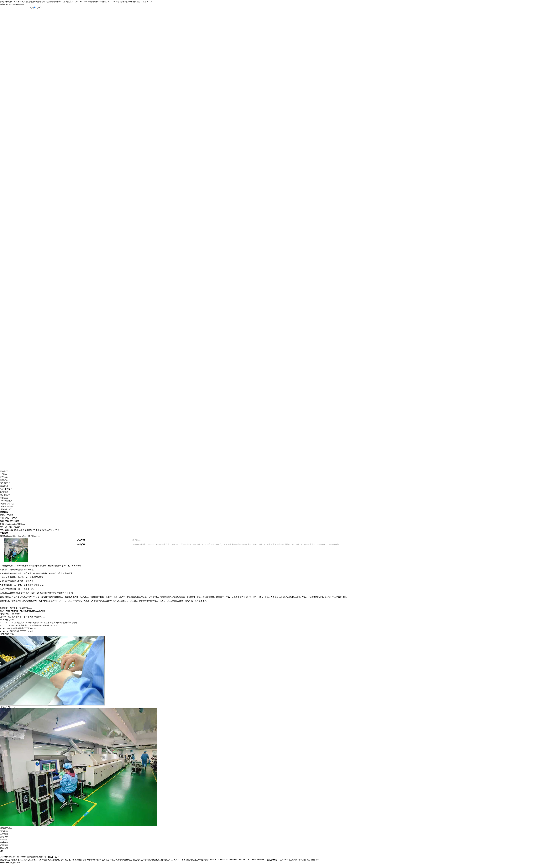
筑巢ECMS (15, 862)
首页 (14, 535)
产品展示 (4, 839)
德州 (318, 859)
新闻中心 (4, 836)
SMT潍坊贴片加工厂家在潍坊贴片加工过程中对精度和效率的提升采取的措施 (43, 622)
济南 (295, 859)
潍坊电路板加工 (7, 506)
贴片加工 (22, 535)
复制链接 (31, 856)
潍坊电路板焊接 (7, 503)
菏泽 (300, 859)
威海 (304, 859)
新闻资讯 (4, 480)
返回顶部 (4, 845)
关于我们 (4, 833)
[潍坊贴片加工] (78, 767)
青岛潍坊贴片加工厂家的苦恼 (23, 628)
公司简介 (4, 474)
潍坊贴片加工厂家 (8, 706)
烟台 (313, 859)
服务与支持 (5, 483)
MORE (3, 619)
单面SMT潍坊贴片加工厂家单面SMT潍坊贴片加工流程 (34, 625)
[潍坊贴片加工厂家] (52, 670)
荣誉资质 (4, 497)
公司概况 (4, 491)
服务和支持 (5, 494)
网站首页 (4, 471)
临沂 (291, 859)
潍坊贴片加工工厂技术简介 (22, 631)
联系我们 (4, 485)
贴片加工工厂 (28, 607)
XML (2, 851)
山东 (282, 859)
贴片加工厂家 (15, 607)
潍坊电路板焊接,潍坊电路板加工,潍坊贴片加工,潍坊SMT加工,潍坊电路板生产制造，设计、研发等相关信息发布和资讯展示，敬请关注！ (93, 1)
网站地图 (4, 848)
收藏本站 (4, 4)
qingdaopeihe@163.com (16, 523)
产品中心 (4, 477)
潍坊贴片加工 (6, 509)
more (2, 488)
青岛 (286, 859)
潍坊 (309, 859)
